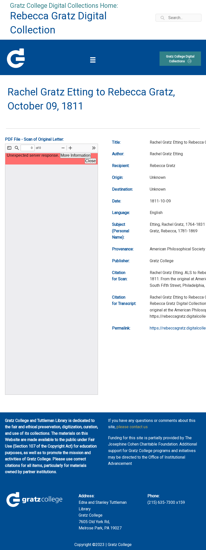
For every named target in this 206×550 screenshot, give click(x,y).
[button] (180, 58)
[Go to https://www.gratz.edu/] (15, 57)
